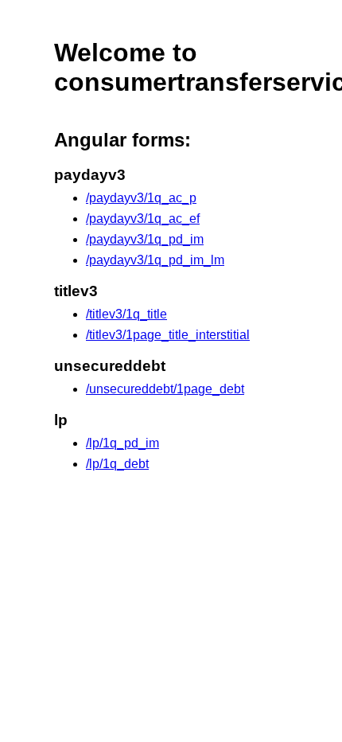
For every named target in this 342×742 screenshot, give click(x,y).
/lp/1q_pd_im (122, 443)
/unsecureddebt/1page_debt (165, 389)
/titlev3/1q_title (126, 314)
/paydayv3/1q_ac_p (141, 198)
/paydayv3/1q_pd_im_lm (155, 260)
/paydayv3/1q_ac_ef (143, 218)
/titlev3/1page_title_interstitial (168, 335)
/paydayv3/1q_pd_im (145, 239)
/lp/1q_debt (117, 464)
